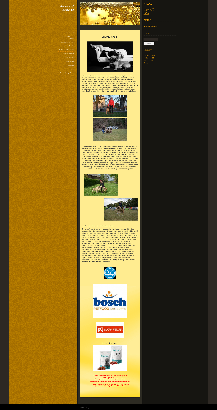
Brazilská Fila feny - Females (68, 37)
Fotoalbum (71, 65)
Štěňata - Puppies (69, 46)
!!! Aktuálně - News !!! (67, 33)
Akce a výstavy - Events (67, 73)
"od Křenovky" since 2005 (66, 8)
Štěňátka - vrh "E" (149, 10)
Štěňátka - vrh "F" (149, 9)
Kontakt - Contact (69, 53)
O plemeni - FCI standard (66, 49)
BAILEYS (146, 14)
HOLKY (146, 12)
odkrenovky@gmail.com (151, 26)
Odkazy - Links (69, 57)
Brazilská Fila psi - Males (67, 42)
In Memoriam (70, 61)
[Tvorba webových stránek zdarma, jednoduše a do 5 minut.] (91, 408)
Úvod (72, 69)
